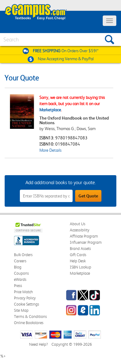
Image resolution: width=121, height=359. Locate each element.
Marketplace (50, 109)
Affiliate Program (84, 236)
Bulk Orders (23, 254)
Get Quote (88, 195)
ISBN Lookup (80, 267)
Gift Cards (78, 254)
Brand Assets (80, 248)
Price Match (23, 291)
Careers (20, 261)
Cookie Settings (26, 304)
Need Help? (38, 344)
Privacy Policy (25, 298)
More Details (50, 150)
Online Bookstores (28, 322)
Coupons (21, 273)
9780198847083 (71, 137)
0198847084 (67, 143)
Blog (17, 267)
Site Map (21, 310)
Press (18, 285)
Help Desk (78, 261)
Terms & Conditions (30, 316)
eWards (20, 279)
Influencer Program (86, 242)
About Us (77, 224)
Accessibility (79, 230)
